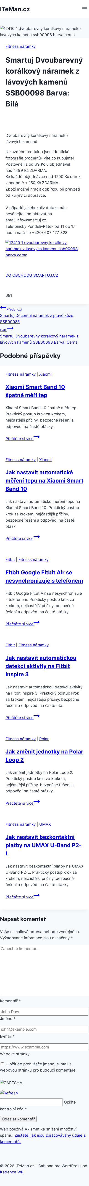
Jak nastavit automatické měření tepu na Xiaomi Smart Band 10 (44, 480)
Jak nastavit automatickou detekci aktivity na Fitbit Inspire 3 (40, 666)
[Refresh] (9, 1093)
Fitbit (10, 559)
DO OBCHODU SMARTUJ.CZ (31, 275)
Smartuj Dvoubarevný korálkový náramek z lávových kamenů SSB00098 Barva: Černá (39, 336)
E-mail (7, 1036)
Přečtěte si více (22, 438)
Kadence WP (12, 1172)
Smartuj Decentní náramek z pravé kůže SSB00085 (36, 315)
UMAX (45, 824)
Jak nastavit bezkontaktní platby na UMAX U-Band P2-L (43, 845)
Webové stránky (14, 1054)
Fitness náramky (20, 46)
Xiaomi (45, 374)
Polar (44, 739)
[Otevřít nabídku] (84, 9)
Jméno (8, 1018)
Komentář (10, 1001)
